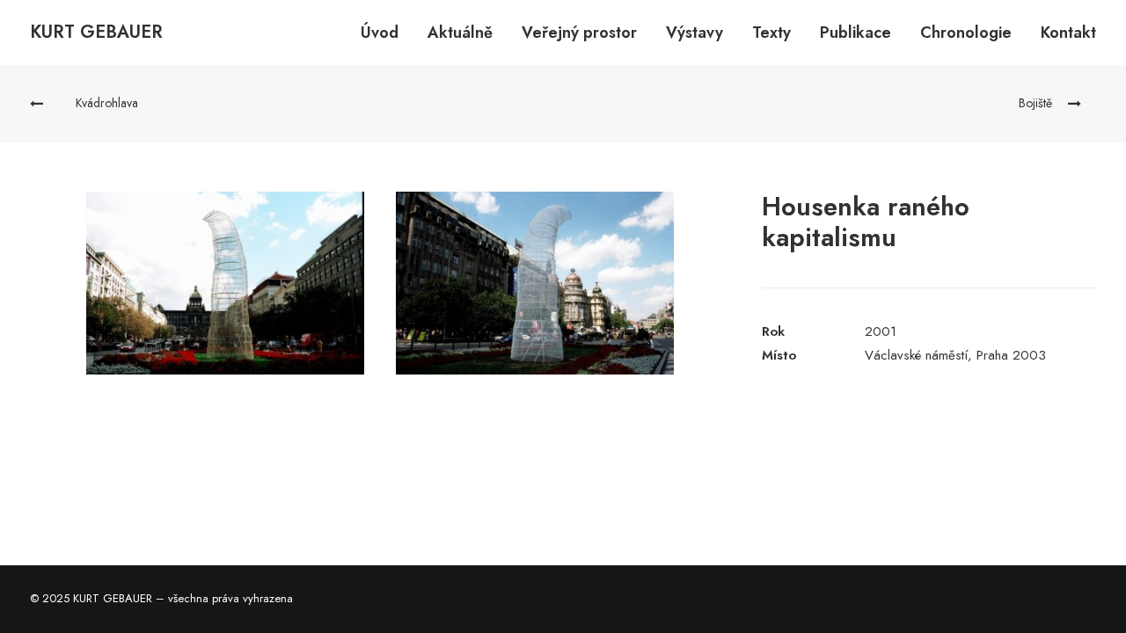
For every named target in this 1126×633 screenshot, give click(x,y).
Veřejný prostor (579, 32)
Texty (771, 32)
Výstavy (694, 32)
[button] (225, 283)
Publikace (855, 32)
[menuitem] (386, 32)
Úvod (379, 32)
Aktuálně (460, 32)
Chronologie (966, 32)
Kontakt (1068, 32)
